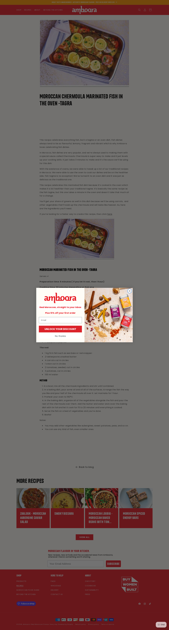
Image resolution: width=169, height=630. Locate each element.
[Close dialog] (129, 291)
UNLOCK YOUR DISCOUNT (60, 329)
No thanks (60, 336)
